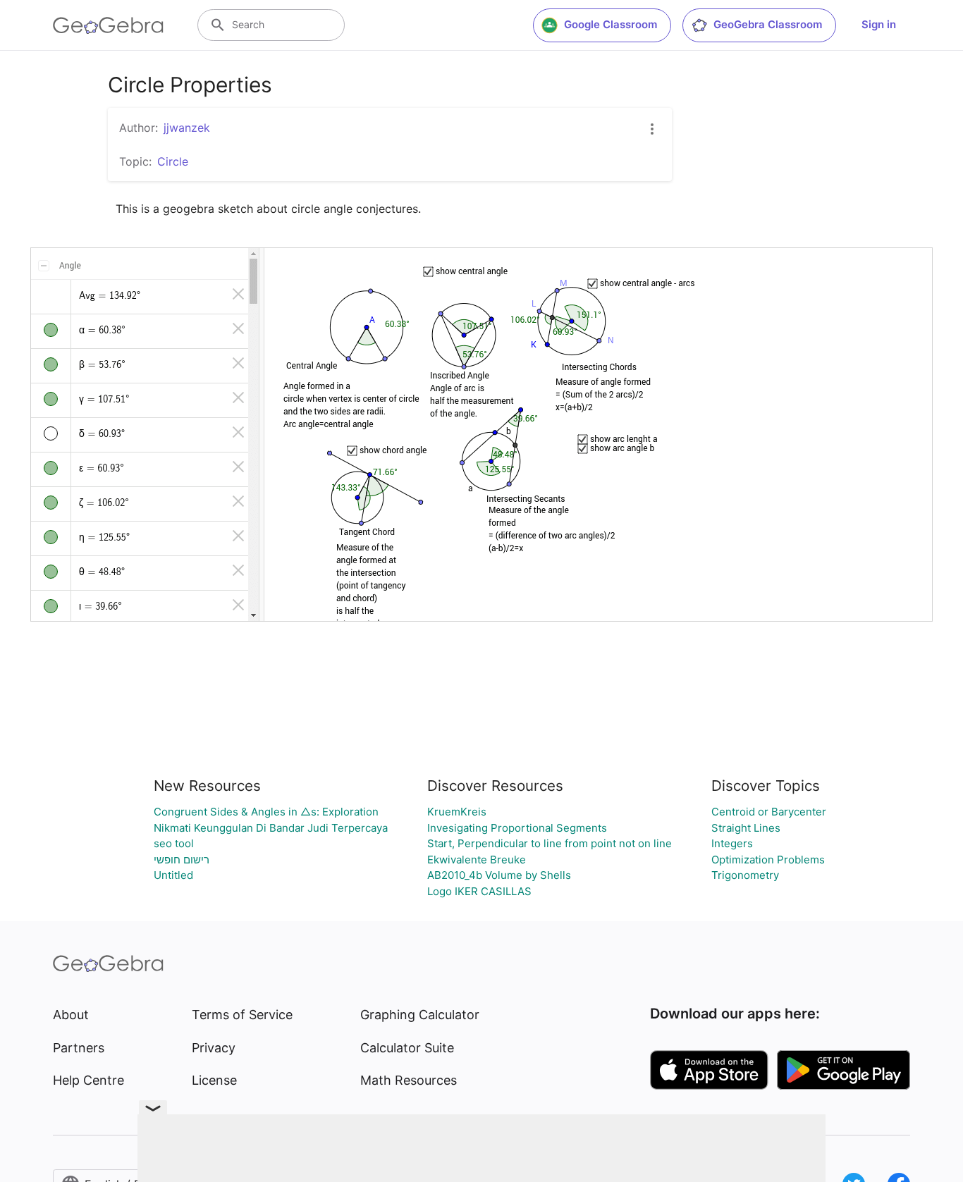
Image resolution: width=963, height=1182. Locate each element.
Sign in (878, 24)
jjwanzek (187, 128)
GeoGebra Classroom (767, 24)
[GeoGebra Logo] (108, 25)
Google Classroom (610, 24)
